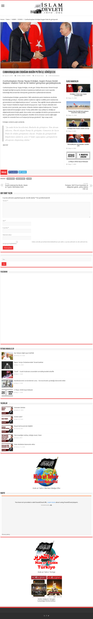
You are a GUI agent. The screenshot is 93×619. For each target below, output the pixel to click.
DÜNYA (20, 19)
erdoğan (11, 178)
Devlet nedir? (18, 417)
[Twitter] (48, 615)
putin (29, 178)
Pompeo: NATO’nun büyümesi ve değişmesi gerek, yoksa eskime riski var (76, 186)
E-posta (6, 228)
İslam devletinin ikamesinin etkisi (24, 444)
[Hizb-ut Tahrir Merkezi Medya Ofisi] (46, 471)
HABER (14, 19)
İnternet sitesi (7, 235)
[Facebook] (46, 615)
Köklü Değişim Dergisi (46, 599)
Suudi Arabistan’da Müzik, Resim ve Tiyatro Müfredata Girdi (16, 185)
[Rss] (44, 615)
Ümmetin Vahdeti (19, 407)
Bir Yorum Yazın (39, 76)
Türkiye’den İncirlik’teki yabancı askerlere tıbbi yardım (78, 112)
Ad (4, 221)
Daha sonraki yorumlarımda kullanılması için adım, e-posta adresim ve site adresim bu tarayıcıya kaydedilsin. (45, 242)
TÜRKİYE (28, 76)
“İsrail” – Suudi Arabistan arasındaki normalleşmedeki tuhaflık (34, 371)
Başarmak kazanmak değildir (23, 426)
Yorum (5, 201)
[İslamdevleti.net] (46, 7)
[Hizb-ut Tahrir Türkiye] (46, 555)
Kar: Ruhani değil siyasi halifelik (24, 353)
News (8, 19)
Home (2, 19)
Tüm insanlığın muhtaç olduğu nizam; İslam (28, 435)
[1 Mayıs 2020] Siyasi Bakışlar (78, 161)
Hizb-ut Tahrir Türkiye (46, 572)
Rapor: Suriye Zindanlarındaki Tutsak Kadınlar (28, 362)
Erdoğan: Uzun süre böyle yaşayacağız (78, 94)
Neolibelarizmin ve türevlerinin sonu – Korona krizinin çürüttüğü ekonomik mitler (40, 381)
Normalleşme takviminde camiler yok (78, 145)
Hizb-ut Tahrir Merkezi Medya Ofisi (46, 488)
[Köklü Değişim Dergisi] (46, 586)
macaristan (20, 178)
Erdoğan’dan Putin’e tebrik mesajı (78, 128)
